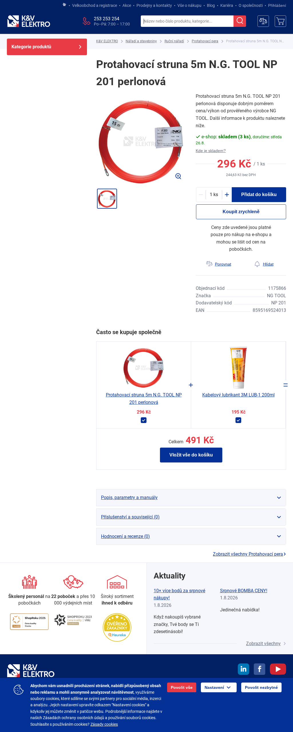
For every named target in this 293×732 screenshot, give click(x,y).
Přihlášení (277, 5)
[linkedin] (243, 670)
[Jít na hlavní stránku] (64, 4)
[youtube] (278, 670)
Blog (211, 5)
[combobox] (187, 21)
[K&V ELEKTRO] (29, 21)
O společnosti (251, 5)
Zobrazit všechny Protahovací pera (248, 554)
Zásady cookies (104, 724)
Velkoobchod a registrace (94, 5)
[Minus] (200, 195)
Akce (126, 5)
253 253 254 (106, 18)
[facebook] (259, 670)
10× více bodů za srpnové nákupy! (179, 594)
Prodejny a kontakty (154, 5)
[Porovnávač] (263, 21)
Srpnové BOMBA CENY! (243, 590)
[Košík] (280, 21)
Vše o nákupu (189, 5)
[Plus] (226, 195)
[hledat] (239, 21)
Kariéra (226, 5)
